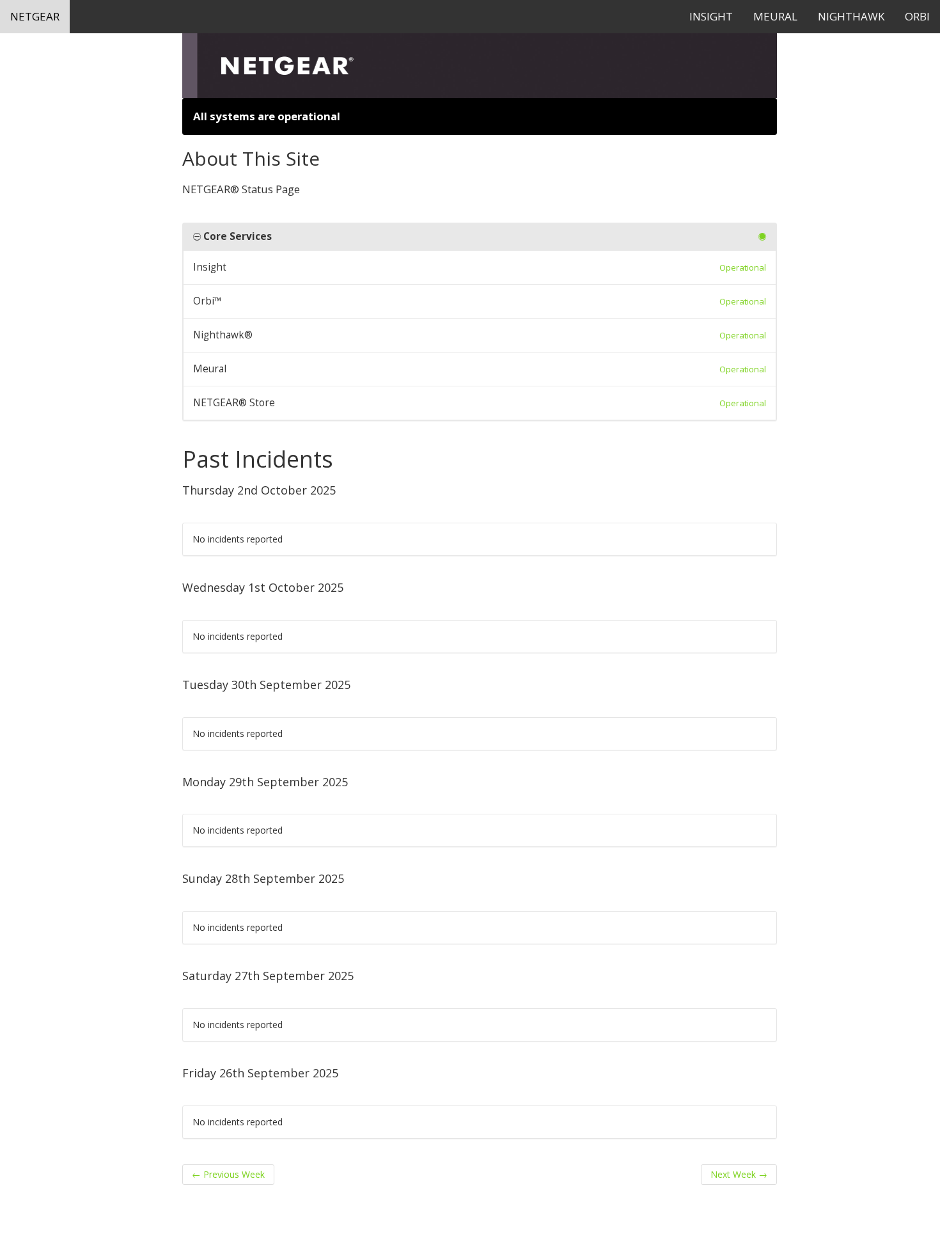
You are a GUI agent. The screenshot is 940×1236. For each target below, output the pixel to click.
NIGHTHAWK (851, 16)
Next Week (738, 1174)
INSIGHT (711, 16)
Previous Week (228, 1174)
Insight (209, 267)
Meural (209, 369)
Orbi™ (207, 301)
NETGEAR (34, 16)
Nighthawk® (223, 335)
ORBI (917, 16)
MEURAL (775, 16)
